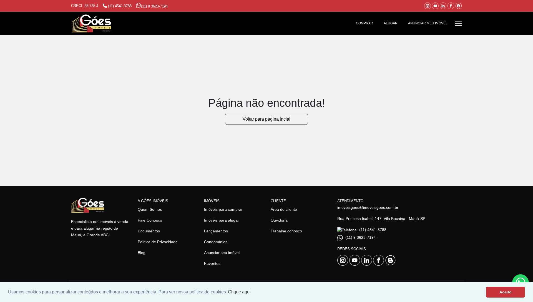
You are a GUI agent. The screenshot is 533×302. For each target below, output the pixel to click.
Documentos (149, 231)
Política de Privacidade (158, 242)
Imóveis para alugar (221, 220)
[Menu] (458, 23)
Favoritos (212, 263)
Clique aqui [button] (239, 292)
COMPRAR (364, 23)
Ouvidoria (279, 220)
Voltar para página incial (266, 119)
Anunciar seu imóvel (222, 252)
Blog (141, 252)
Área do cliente (284, 209)
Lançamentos (216, 231)
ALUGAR (391, 23)
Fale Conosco (150, 220)
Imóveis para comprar (223, 209)
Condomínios (215, 242)
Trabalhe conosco (286, 231)
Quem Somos (150, 209)
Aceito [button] (505, 292)
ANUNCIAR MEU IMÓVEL (427, 23)
